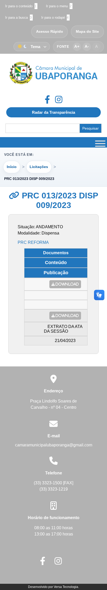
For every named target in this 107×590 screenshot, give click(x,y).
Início (12, 167)
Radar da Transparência (53, 112)
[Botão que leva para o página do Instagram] (58, 99)
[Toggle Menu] (99, 142)
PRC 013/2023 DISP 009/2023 (58, 200)
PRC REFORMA (33, 242)
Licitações (39, 167)
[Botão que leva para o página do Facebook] (50, 99)
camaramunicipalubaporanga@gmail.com (53, 445)
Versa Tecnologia (66, 587)
